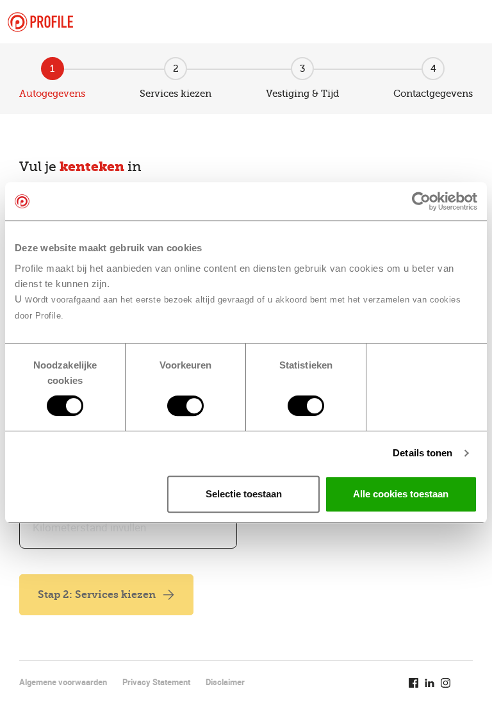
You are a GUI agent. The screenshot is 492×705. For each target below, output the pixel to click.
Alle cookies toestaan (400, 493)
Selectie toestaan (244, 493)
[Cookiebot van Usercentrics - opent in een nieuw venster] (421, 201)
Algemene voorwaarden (63, 682)
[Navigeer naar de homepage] (40, 22)
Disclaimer (225, 682)
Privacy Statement (156, 682)
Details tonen (422, 452)
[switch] (185, 405)
